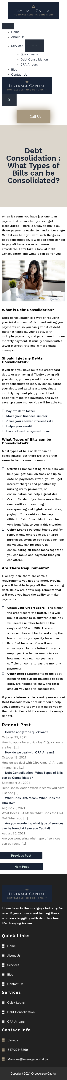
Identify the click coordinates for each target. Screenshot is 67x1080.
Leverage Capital (45, 1073)
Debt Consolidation (34, 59)
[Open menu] (34, 45)
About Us (17, 37)
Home (15, 32)
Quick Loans (29, 54)
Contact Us (19, 74)
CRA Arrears (29, 64)
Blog (14, 69)
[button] (33, 116)
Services (17, 46)
